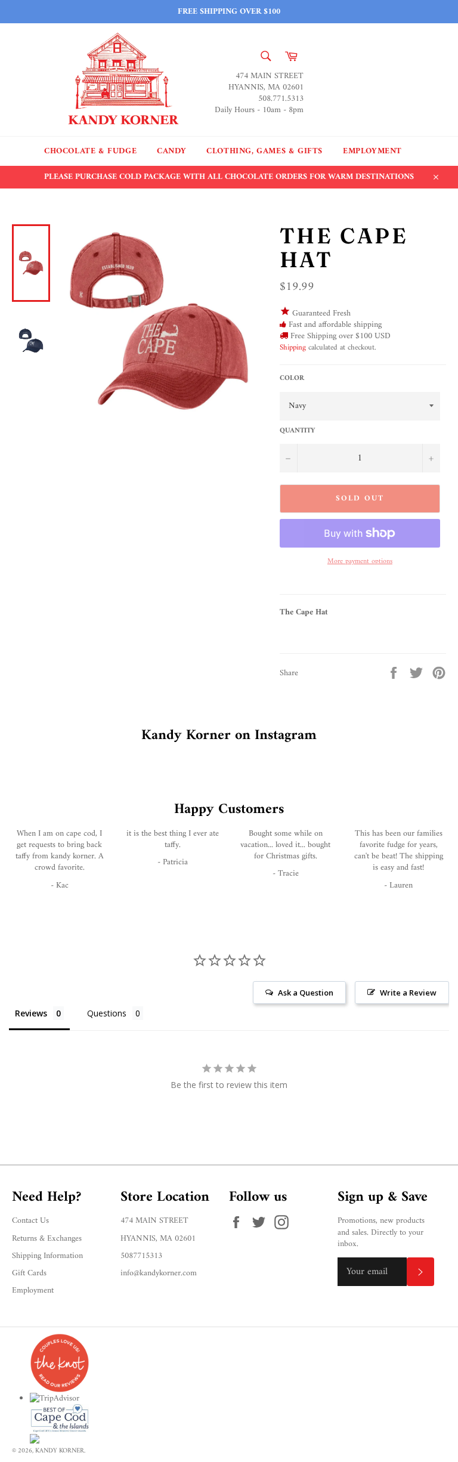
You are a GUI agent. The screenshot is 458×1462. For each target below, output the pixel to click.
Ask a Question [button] (305, 992)
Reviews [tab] (31, 1013)
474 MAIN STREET (154, 1220)
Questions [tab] (106, 1013)
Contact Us (30, 1220)
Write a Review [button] (408, 992)
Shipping (293, 347)
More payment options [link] (359, 562)
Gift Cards (29, 1273)
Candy (171, 151)
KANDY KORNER (59, 1451)
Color (292, 379)
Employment (372, 151)
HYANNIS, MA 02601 (158, 1238)
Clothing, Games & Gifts (264, 151)
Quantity (297, 431)
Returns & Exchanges (47, 1238)
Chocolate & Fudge (90, 151)
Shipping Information (47, 1255)
